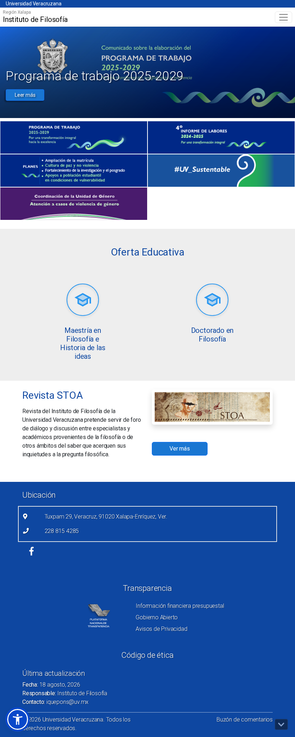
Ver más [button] (179, 448)
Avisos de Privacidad (161, 628)
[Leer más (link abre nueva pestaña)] (82, 300)
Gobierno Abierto (157, 617)
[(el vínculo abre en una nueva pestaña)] (74, 137)
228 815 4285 (62, 531)
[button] (17, 719)
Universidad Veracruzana (33, 3)
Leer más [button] (25, 95)
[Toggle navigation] (283, 17)
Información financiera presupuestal (180, 605)
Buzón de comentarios (245, 719)
